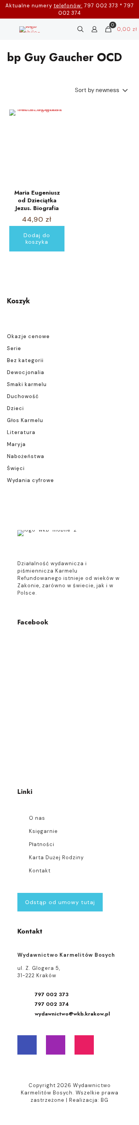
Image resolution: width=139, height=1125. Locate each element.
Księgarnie (43, 831)
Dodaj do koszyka (37, 238)
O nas (37, 818)
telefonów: (68, 5)
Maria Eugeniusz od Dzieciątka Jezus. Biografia (37, 200)
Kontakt (40, 870)
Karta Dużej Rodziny (56, 857)
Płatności (41, 844)
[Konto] (94, 29)
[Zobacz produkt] (56, 130)
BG (104, 1100)
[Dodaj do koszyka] (56, 118)
